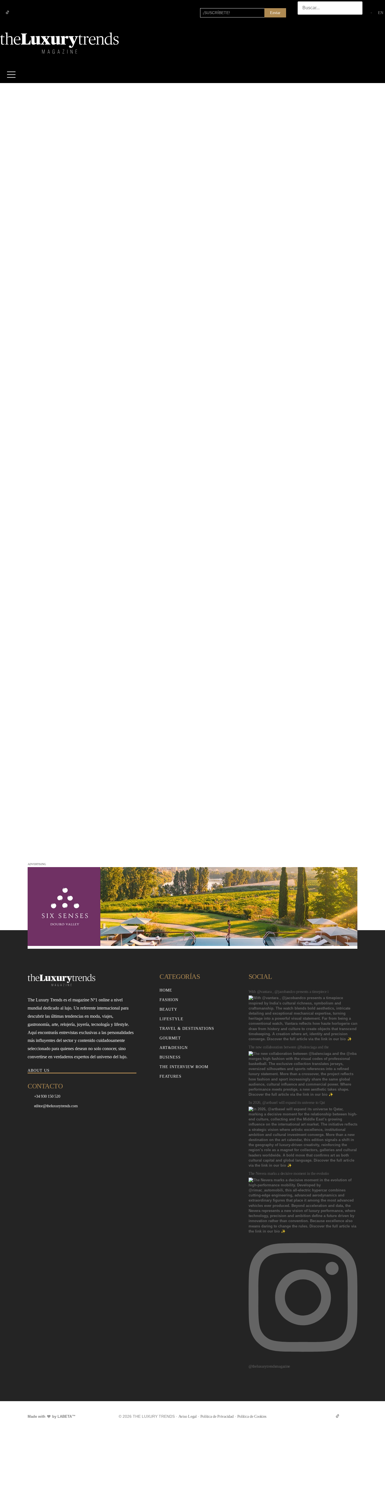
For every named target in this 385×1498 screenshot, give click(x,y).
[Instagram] (16, 12)
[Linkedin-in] (25, 12)
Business (170, 1057)
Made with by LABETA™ (52, 1416)
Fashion (169, 1000)
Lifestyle (171, 1019)
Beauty (168, 1009)
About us (39, 1070)
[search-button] (303, 20)
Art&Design (174, 1048)
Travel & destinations (187, 1028)
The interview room (184, 1067)
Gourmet (170, 1038)
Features (171, 1076)
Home (166, 990)
